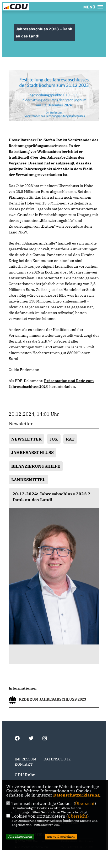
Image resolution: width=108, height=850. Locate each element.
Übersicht (85, 803)
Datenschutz (57, 759)
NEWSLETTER (26, 439)
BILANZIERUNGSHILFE (35, 466)
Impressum (25, 759)
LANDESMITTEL (28, 479)
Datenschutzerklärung (76, 795)
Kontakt (24, 764)
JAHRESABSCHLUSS (32, 452)
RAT (70, 439)
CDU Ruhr (25, 774)
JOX (54, 439)
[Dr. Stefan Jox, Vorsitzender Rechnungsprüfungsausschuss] (54, 576)
